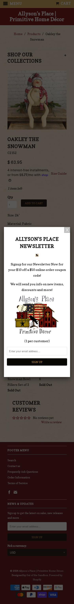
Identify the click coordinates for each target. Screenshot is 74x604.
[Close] (67, 230)
